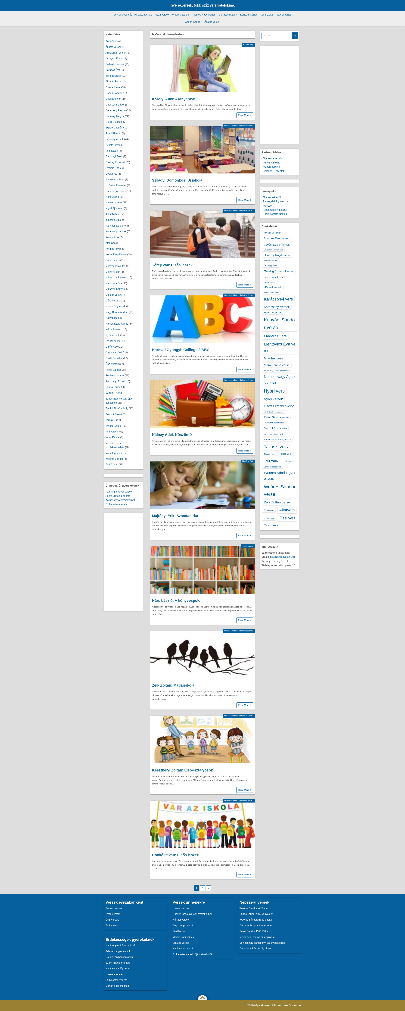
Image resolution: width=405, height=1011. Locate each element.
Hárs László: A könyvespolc (176, 600)
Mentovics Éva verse (280, 347)
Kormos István (114, 248)
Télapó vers (285, 453)
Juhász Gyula (113, 220)
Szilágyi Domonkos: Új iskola (177, 180)
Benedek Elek (113, 75)
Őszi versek (112, 364)
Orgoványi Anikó (115, 352)
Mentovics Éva (114, 283)
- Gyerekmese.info (272, 158)
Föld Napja (112, 150)
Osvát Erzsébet (114, 358)
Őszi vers (287, 518)
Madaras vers (275, 336)
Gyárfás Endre (114, 168)
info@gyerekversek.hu (282, 557)
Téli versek (112, 431)
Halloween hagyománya (119, 957)
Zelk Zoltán (268, 14)
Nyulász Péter (113, 341)
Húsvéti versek (114, 202)
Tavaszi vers (276, 446)
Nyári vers (274, 391)
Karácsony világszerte (118, 968)
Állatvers (287, 510)
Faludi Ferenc (113, 133)
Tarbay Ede (112, 420)
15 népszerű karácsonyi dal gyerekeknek (262, 942)
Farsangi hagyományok (119, 491)
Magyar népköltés (115, 266)
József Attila (112, 214)
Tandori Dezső (114, 414)
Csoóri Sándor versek (277, 244)
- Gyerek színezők (272, 197)
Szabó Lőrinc (113, 387)
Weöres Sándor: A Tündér (254, 908)
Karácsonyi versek (116, 231)
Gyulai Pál (111, 173)
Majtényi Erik (247, 461)
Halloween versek (116, 191)
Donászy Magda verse (277, 255)
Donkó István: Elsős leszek (175, 855)
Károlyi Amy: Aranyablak (173, 99)
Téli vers (271, 460)
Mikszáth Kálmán (115, 289)
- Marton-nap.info (271, 166)
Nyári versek (162, 14)
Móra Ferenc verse (277, 365)
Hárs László (248, 546)
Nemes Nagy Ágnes (204, 14)
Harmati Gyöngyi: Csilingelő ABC (180, 350)
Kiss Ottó (111, 243)
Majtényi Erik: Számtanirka (175, 516)
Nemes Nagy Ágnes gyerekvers (276, 370)
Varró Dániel (113, 437)
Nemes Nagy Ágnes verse (279, 380)
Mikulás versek (114, 295)
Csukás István (113, 98)
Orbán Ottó (112, 346)
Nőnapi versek (114, 329)
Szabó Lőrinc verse (275, 428)
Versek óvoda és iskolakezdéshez (133, 14)
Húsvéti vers (269, 282)
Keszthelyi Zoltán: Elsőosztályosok (182, 770)
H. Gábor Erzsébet (116, 185)
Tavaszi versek (114, 426)
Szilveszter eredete (116, 504)
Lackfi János (284, 14)
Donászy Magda (228, 14)
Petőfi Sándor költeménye (274, 412)
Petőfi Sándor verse (276, 417)
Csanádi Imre (113, 87)
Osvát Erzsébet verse (279, 406)
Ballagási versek (115, 64)
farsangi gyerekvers (271, 260)
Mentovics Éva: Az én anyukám (257, 937)
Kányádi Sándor (249, 14)
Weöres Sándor (181, 14)
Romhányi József (115, 381)
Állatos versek (212, 22)
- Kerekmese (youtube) (274, 209)
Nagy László (113, 318)
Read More (244, 115)
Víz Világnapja (114, 453)
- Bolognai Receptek (273, 171)
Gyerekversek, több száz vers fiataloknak (203, 5)
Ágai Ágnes (112, 41)
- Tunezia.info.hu (271, 162)
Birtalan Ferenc (114, 81)
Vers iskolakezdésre (272, 467)
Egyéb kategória (115, 127)
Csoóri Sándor (193, 22)
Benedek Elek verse (276, 238)
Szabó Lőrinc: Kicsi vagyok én (256, 914)
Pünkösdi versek (115, 375)
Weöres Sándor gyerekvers (279, 475)
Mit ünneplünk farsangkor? (120, 945)
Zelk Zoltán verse (277, 502)
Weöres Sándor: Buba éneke (256, 919)
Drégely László (114, 122)
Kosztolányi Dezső (116, 254)
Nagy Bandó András (117, 312)
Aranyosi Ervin (114, 58)
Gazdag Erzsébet (115, 162)
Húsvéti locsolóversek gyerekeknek (192, 914)
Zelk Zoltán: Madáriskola (173, 685)
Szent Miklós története (118, 496)
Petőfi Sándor (113, 369)
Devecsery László (116, 110)
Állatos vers (269, 511)
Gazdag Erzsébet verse (279, 271)
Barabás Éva (113, 70)
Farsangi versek (115, 139)
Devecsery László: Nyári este (256, 948)
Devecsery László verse (273, 250)
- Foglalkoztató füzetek (274, 214)
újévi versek (269, 519)
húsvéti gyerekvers (273, 277)
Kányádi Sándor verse (279, 323)
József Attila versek (271, 293)
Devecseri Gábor (115, 104)
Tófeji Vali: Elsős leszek (172, 265)
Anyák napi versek (116, 52)
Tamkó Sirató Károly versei (277, 439)
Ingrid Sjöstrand (114, 208)
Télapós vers (269, 454)
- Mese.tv (267, 205)
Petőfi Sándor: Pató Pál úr (254, 931)
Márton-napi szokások (118, 986)
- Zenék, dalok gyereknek (276, 201)
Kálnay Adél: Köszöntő (172, 435)
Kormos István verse (273, 312)
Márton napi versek (116, 277)
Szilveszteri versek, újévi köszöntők (192, 954)
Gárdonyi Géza (114, 156)
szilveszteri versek (273, 434)
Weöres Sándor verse (280, 490)
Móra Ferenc (113, 300)
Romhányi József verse (274, 423)
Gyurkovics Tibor (115, 179)
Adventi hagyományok (118, 951)
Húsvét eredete (114, 974)
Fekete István (113, 145)
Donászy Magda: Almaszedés (256, 925)
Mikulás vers (273, 358)
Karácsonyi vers (278, 299)
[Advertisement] (124, 561)
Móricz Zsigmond (115, 306)
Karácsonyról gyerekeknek (120, 500)
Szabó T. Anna (114, 392)
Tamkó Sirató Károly (117, 408)
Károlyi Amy (248, 44)
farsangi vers (270, 265)
